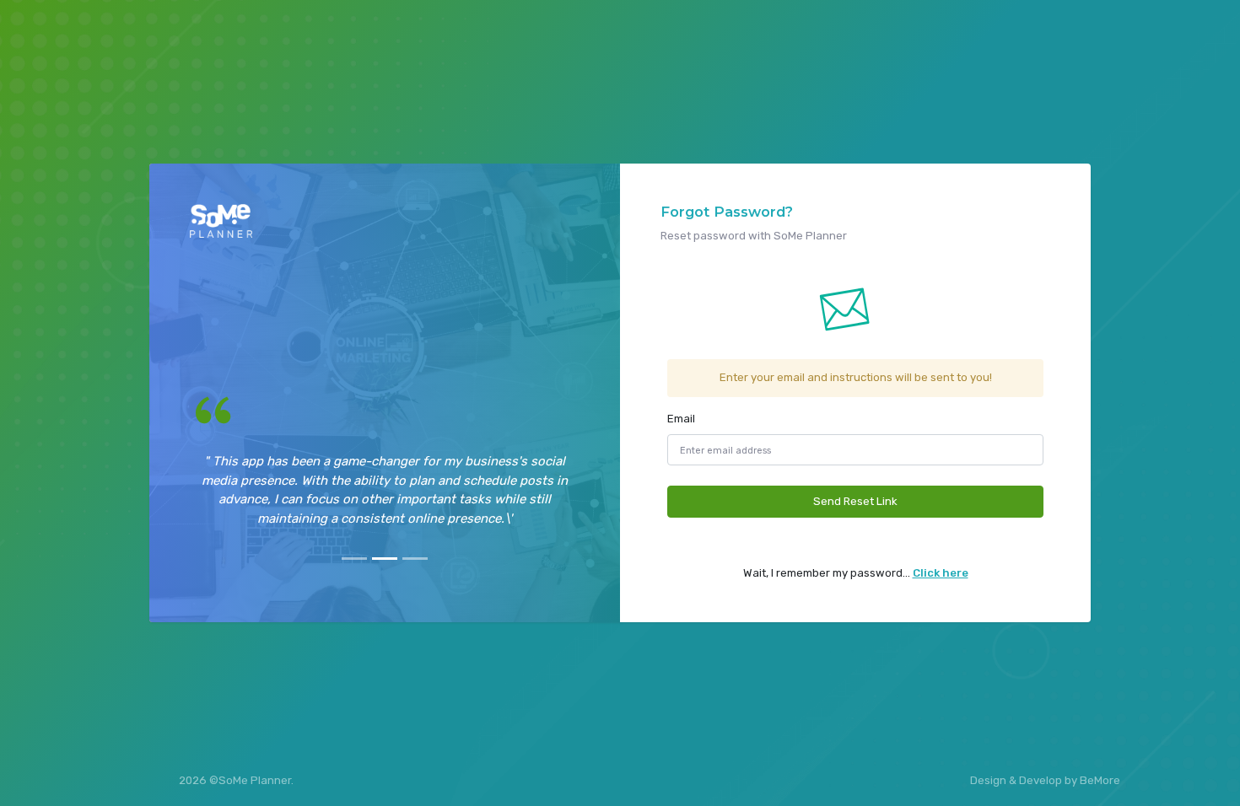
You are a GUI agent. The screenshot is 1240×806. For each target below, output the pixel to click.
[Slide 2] (384, 558)
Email (681, 418)
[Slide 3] (415, 558)
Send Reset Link (855, 501)
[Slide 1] (354, 558)
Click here (940, 573)
